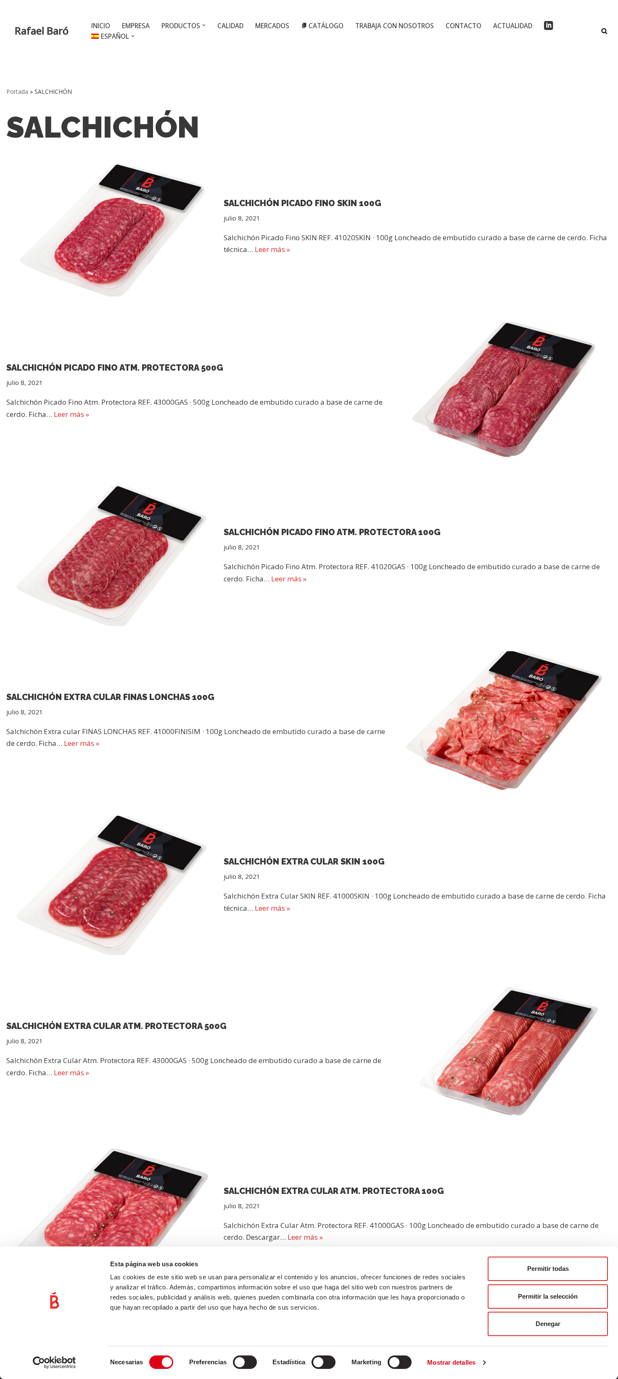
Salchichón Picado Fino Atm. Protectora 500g (114, 368)
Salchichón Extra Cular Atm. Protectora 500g (116, 1026)
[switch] (245, 1362)
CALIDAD (230, 25)
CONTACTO (463, 25)
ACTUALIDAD (512, 25)
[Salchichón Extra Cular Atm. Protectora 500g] (507, 1049)
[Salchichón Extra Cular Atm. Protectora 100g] (110, 1214)
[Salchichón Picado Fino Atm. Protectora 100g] (110, 556)
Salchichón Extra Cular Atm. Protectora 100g (334, 1191)
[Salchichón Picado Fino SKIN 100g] (110, 227)
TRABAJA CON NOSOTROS (394, 25)
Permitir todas (548, 1268)
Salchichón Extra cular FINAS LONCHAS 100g (110, 697)
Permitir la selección (548, 1296)
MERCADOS (272, 25)
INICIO (100, 25)
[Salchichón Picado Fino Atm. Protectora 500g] (507, 391)
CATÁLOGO (326, 25)
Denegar (548, 1323)
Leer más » (272, 249)
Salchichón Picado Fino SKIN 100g (302, 203)
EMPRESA (136, 25)
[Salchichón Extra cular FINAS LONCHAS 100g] (507, 720)
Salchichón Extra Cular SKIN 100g (304, 862)
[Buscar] (604, 31)
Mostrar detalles (451, 1362)
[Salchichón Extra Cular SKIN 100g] (110, 885)
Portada (17, 91)
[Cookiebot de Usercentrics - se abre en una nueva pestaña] (54, 1362)
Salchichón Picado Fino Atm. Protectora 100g (332, 532)
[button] (204, 25)
